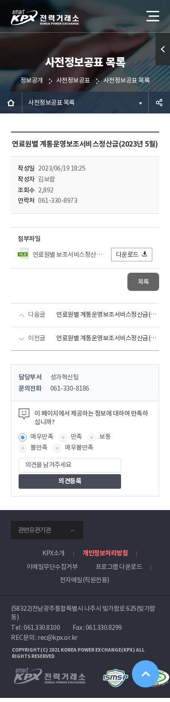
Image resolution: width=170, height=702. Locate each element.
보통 (105, 436)
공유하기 (159, 102)
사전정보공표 (73, 80)
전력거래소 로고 (45, 17)
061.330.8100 (42, 627)
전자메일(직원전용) (84, 580)
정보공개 (31, 80)
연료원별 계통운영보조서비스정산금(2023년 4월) (107, 338)
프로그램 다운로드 (119, 567)
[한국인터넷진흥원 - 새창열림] (115, 673)
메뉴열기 (152, 16)
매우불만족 (79, 447)
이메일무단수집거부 (52, 567)
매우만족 (41, 436)
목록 (143, 282)
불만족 (39, 447)
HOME (11, 102)
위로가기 (145, 673)
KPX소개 (53, 553)
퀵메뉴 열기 (162, 49)
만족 (76, 436)
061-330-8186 (69, 388)
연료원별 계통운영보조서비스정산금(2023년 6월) (107, 314)
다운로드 (127, 254)
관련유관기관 (34, 530)
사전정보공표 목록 (126, 80)
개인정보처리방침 (105, 553)
